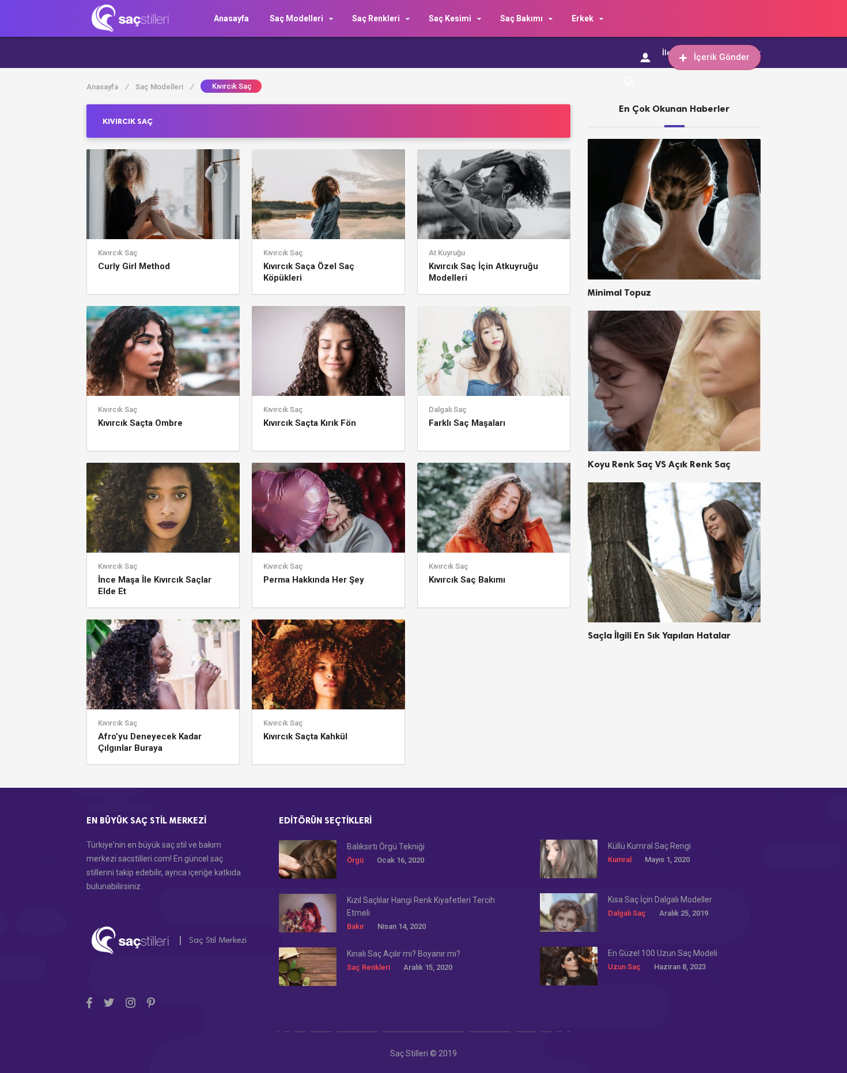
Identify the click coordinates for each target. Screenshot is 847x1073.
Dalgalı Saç (448, 410)
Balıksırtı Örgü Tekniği (386, 846)
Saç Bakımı (521, 18)
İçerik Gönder (722, 57)
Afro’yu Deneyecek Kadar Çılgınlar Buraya (150, 742)
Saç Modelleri (296, 18)
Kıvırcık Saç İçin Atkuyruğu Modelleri (483, 272)
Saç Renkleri (376, 18)
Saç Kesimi (450, 18)
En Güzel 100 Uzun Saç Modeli (662, 953)
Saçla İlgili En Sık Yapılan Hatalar (659, 635)
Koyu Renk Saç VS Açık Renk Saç (659, 464)
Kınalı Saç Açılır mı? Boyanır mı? (403, 953)
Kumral (620, 859)
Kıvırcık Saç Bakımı (467, 580)
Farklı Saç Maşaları (467, 423)
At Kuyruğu (447, 253)
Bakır (355, 926)
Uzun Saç (624, 966)
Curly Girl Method (134, 266)
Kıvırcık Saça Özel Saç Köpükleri (308, 272)
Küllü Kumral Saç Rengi (649, 846)
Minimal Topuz (619, 292)
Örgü (355, 860)
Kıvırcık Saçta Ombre (140, 423)
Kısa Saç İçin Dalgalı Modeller (660, 899)
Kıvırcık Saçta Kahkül (305, 736)
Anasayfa (231, 18)
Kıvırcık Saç (118, 253)
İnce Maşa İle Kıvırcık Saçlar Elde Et (154, 585)
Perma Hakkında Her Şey (313, 580)
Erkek (582, 18)
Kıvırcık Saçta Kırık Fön (309, 423)
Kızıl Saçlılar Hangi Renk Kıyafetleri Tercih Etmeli (421, 906)
